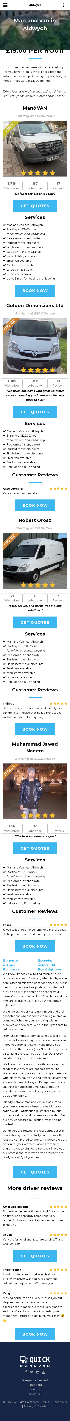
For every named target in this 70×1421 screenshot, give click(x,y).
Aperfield (48, 965)
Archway (12, 969)
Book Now (35, 290)
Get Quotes (35, 206)
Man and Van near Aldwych (25, 225)
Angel (10, 965)
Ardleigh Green (52, 969)
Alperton (12, 960)
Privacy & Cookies (36, 1406)
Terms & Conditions (54, 1402)
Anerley (47, 960)
